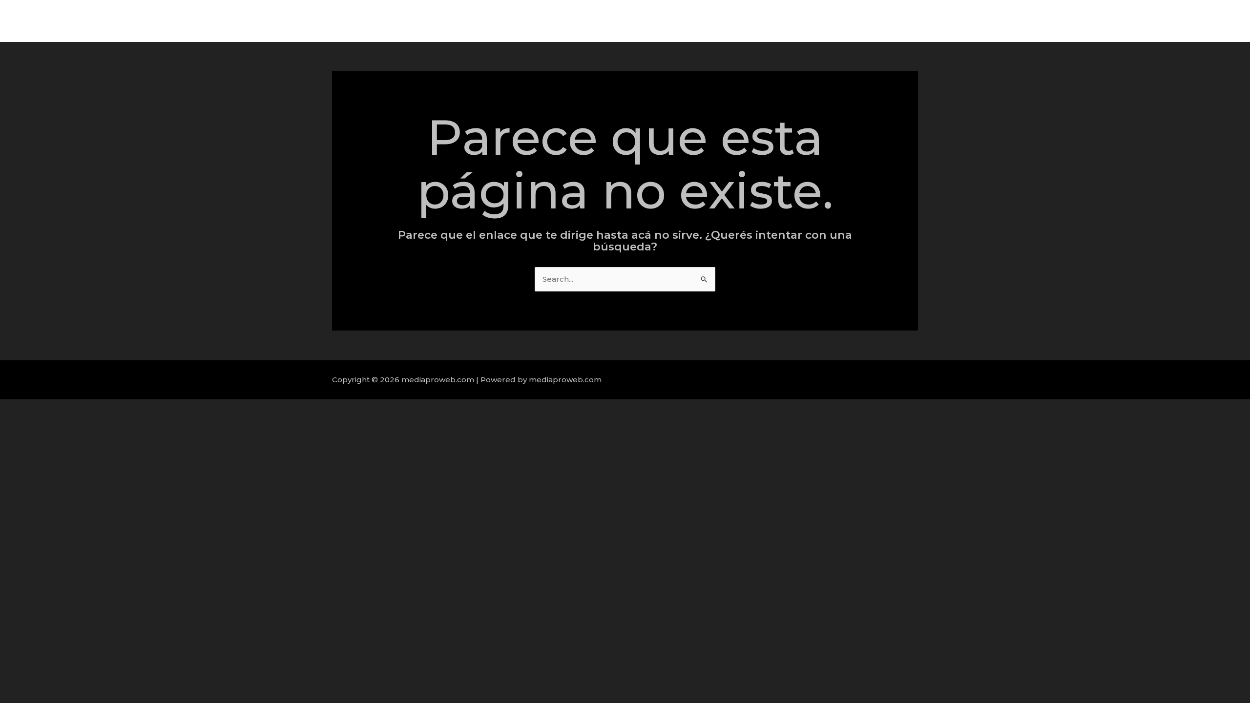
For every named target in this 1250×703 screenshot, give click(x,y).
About (1076, 20)
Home (1037, 20)
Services (1118, 20)
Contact (1211, 20)
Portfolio (1164, 20)
